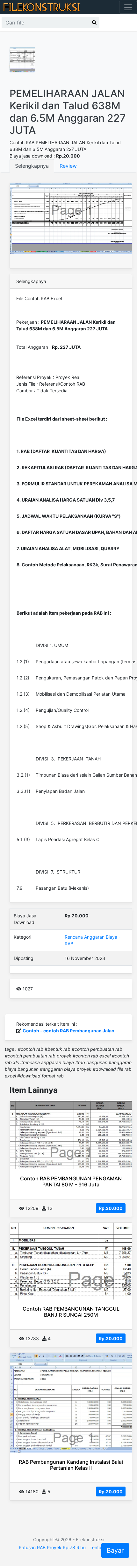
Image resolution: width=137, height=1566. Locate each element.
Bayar (115, 1550)
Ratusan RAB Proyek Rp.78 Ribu (52, 1547)
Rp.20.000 (111, 1208)
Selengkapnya (32, 166)
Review (68, 166)
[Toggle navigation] (128, 7)
